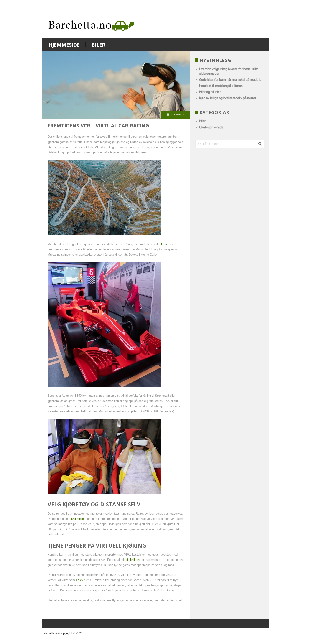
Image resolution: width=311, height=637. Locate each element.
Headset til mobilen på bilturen (221, 86)
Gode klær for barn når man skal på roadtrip (230, 79)
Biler (98, 44)
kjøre (164, 244)
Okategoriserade (211, 127)
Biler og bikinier (210, 92)
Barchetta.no (50, 633)
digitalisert (133, 559)
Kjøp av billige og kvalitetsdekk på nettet (227, 98)
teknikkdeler (77, 518)
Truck (79, 580)
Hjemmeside (64, 44)
